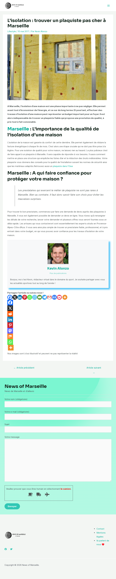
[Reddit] (10, 314)
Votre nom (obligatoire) (16, 399)
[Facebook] (9, 297)
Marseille (18, 129)
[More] (65, 297)
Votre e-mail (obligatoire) (17, 411)
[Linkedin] (19, 297)
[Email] (39, 297)
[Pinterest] (24, 297)
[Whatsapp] (29, 297)
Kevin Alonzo (58, 268)
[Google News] (54, 297)
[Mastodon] (10, 331)
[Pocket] (59, 297)
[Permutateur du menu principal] (109, 6)
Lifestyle (11, 31)
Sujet (7, 424)
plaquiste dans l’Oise (63, 166)
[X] (14, 297)
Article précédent (24, 367)
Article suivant (94, 368)
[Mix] (10, 336)
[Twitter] (11, 549)
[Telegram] (44, 297)
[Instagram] (34, 297)
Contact (100, 528)
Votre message (12, 437)
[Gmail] (49, 297)
